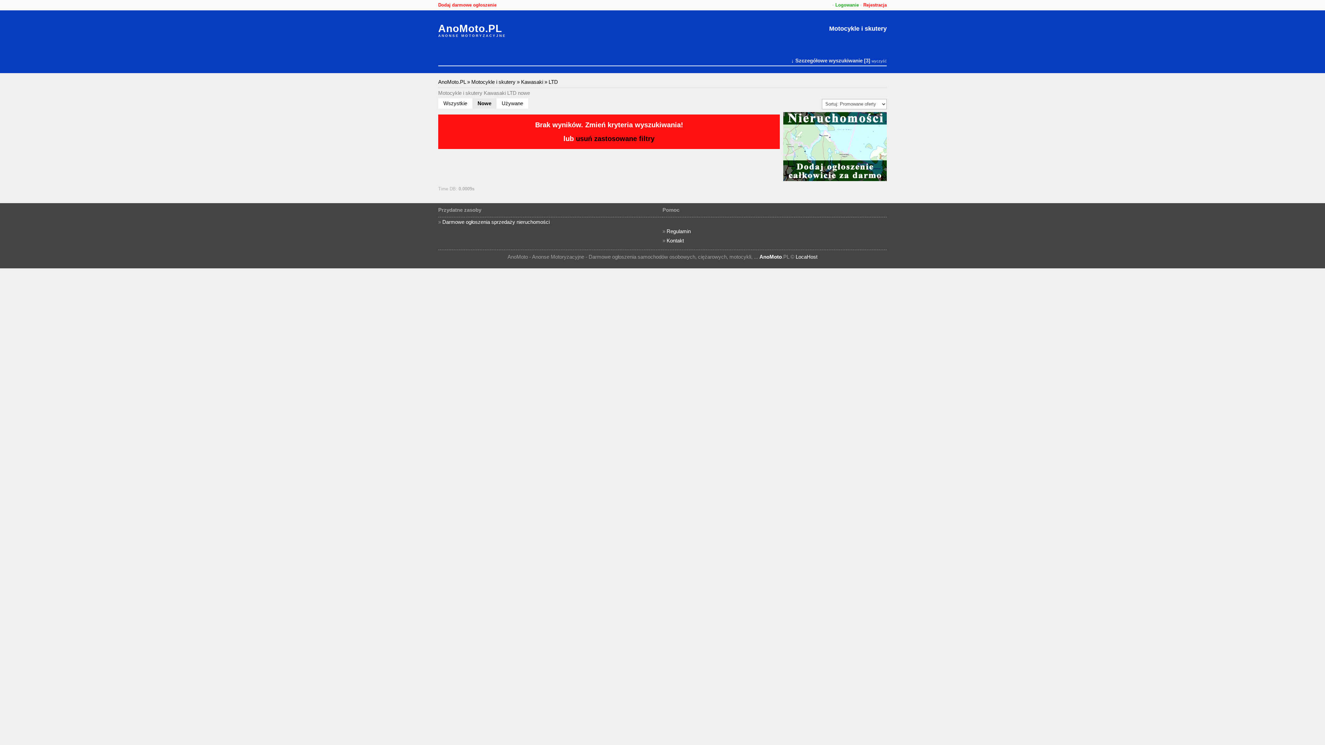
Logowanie (847, 5)
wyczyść (879, 61)
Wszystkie (455, 103)
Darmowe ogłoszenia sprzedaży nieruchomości (496, 222)
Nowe (484, 103)
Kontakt (675, 241)
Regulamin (679, 231)
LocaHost (806, 257)
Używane (512, 103)
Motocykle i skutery (858, 28)
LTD (553, 82)
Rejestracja (875, 5)
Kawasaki (532, 82)
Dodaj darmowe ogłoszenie (467, 5)
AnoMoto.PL (470, 28)
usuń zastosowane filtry (615, 138)
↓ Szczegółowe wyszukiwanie (827, 60)
